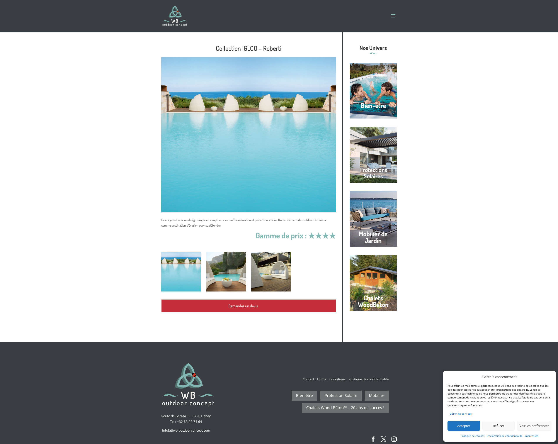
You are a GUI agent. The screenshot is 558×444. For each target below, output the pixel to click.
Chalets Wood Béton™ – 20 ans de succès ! (345, 407)
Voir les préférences (534, 426)
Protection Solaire (341, 395)
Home (321, 379)
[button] (549, 377)
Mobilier (376, 395)
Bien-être (304, 395)
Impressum (531, 436)
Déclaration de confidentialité (504, 436)
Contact (308, 379)
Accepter (463, 426)
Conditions (337, 379)
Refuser (498, 426)
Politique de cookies (473, 436)
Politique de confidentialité (369, 379)
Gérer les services (461, 413)
